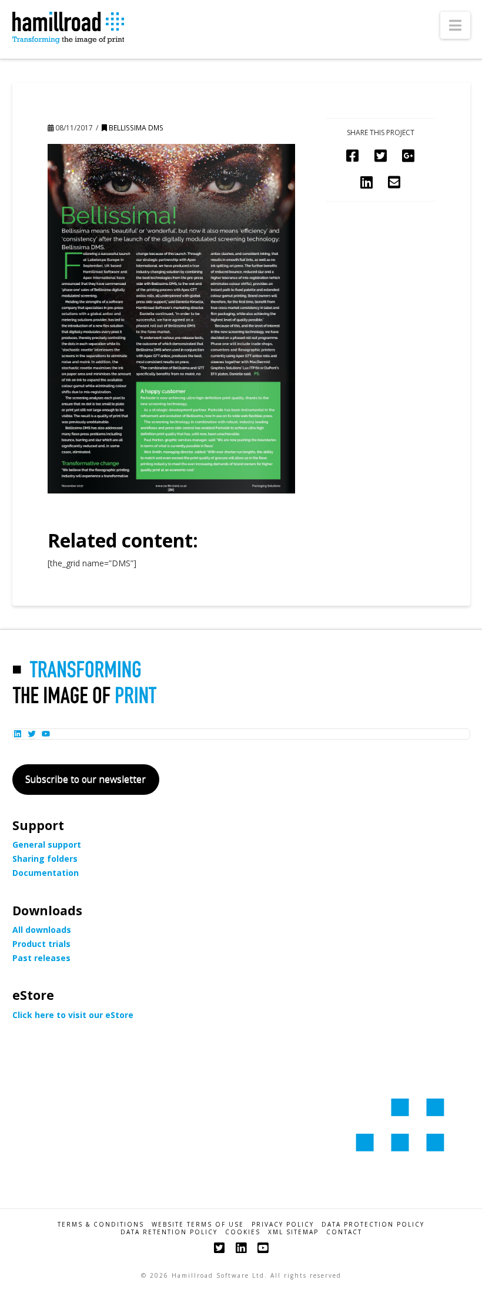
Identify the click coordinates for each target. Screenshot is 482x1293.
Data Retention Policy (168, 1232)
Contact (344, 1232)
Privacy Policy (283, 1224)
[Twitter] (219, 1248)
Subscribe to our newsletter (85, 779)
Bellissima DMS (135, 128)
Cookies (242, 1232)
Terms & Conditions (101, 1224)
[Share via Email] (394, 182)
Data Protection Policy (373, 1224)
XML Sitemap (293, 1232)
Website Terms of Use (198, 1224)
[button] (455, 25)
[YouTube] (262, 1248)
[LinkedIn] (241, 1248)
